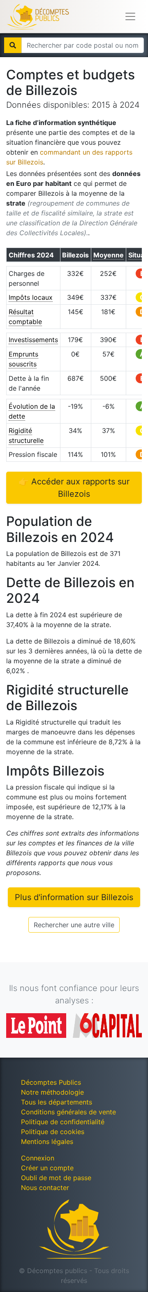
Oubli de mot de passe (56, 1178)
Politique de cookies (52, 1132)
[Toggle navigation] (130, 16)
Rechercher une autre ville (74, 925)
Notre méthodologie (52, 1092)
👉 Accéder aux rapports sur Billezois (74, 488)
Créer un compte (47, 1168)
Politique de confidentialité (62, 1122)
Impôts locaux (31, 297)
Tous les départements (56, 1102)
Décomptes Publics (51, 1082)
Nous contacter (45, 1187)
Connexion (37, 1158)
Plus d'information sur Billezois (74, 897)
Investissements (33, 340)
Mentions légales (47, 1141)
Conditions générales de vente (68, 1112)
